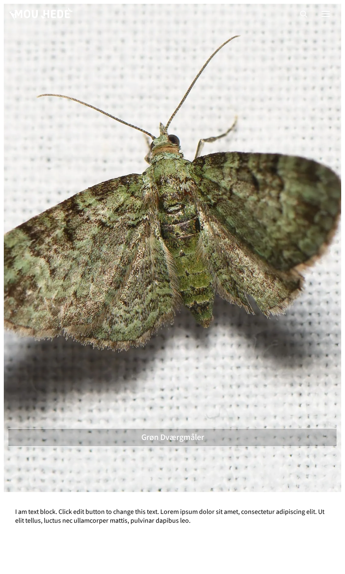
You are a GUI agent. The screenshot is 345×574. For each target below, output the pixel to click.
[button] (325, 14)
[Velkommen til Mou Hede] (41, 14)
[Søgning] (300, 14)
